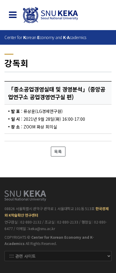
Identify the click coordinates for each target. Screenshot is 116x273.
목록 (58, 151)
